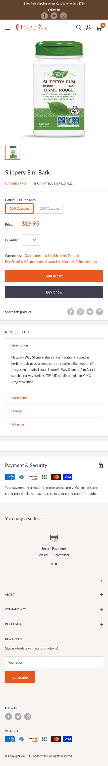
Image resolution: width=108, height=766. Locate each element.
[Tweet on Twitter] (89, 311)
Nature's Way (15, 183)
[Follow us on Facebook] (44, 15)
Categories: (13, 256)
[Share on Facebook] (70, 311)
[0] (99, 28)
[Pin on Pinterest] (80, 311)
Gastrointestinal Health (41, 256)
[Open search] (79, 27)
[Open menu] (7, 28)
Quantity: (12, 240)
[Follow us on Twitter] (54, 15)
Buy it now (54, 292)
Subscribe (20, 677)
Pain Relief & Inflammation (24, 262)
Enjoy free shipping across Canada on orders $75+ (54, 3)
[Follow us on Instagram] (63, 15)
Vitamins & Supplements (79, 262)
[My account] (88, 27)
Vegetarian (52, 262)
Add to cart (54, 276)
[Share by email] (99, 311)
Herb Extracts (70, 256)
